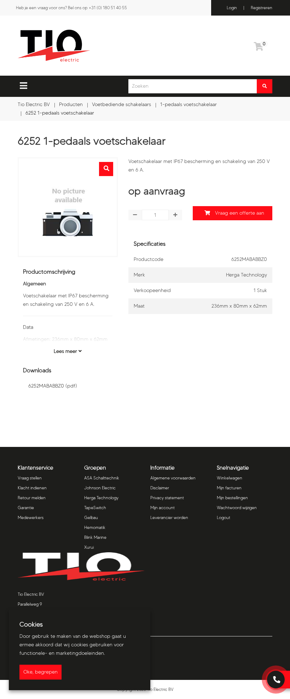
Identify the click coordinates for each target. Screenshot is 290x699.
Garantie (26, 507)
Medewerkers (31, 517)
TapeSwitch (95, 507)
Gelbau (91, 517)
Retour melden (32, 497)
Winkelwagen (229, 477)
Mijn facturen (229, 487)
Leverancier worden (169, 517)
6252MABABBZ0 (52, 386)
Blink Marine (95, 537)
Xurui (89, 547)
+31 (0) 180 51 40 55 (108, 7)
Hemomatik (94, 527)
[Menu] (23, 85)
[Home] (90, 46)
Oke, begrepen (40, 672)
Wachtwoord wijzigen (237, 507)
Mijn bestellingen (232, 497)
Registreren (261, 7)
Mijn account (162, 507)
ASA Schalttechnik (101, 477)
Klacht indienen (32, 487)
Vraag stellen (30, 477)
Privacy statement (167, 497)
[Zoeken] (264, 86)
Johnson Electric (100, 487)
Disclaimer (159, 487)
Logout (223, 517)
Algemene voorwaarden (173, 477)
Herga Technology (101, 497)
